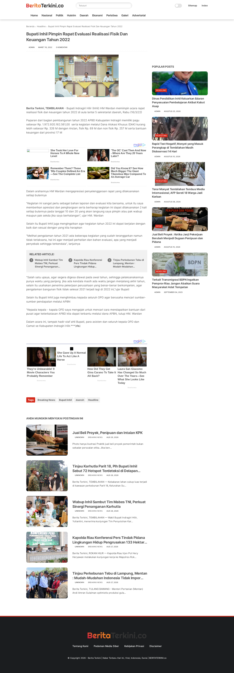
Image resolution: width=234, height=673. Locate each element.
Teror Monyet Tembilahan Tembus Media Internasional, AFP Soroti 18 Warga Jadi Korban (178, 193)
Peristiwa (111, 15)
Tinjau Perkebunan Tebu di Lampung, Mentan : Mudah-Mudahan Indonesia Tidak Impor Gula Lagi (128, 263)
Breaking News (46, 399)
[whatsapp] (191, 15)
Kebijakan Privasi (134, 646)
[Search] (129, 5)
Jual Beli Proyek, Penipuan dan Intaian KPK (107, 433)
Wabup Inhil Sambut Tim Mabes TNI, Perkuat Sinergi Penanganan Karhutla (49, 263)
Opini (159, 226)
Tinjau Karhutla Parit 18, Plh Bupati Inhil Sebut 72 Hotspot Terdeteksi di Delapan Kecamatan (105, 468)
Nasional (47, 15)
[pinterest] (48, 408)
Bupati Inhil (65, 399)
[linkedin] (54, 408)
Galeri (124, 15)
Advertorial (138, 15)
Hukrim (71, 15)
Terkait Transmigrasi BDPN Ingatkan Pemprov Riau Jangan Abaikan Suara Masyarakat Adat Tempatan (176, 283)
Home (34, 15)
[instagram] (201, 15)
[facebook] (180, 15)
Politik (59, 15)
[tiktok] (196, 15)
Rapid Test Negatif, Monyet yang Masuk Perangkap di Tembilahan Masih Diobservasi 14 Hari (177, 147)
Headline (41, 26)
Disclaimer (155, 646)
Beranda (30, 26)
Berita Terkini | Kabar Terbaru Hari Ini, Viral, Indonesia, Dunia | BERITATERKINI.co (127, 658)
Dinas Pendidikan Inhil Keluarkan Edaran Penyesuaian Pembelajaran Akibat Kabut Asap (178, 102)
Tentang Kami (80, 646)
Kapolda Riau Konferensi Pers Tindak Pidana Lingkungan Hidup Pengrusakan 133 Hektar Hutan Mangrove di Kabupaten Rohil (88, 263)
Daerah (84, 15)
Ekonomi (97, 15)
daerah (80, 399)
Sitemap (192, 5)
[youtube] (206, 15)
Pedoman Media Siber (106, 646)
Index (205, 5)
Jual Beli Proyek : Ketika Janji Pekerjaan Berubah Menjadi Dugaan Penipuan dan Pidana (177, 238)
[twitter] (186, 15)
